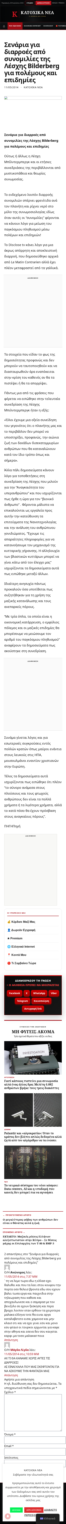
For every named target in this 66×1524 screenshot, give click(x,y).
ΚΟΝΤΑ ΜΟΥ (48, 26)
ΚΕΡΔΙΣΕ (55, 3)
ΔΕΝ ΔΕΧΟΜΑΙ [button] (33, 1509)
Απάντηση (11, 1340)
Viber (54, 993)
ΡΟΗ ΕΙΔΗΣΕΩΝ (15, 26)
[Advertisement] (33, 313)
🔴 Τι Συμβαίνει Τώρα (21, 963)
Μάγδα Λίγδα (19, 1350)
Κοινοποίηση (41, 1001)
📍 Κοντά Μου (16, 954)
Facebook (14, 993)
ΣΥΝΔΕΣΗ (30, 3)
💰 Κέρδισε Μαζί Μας (21, 921)
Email (9, 1446)
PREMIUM (61, 3)
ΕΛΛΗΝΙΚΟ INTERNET (32, 26)
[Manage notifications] (8, 1516)
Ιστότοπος (11, 1458)
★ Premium (14, 938)
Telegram (22, 1001)
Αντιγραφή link (33, 1008)
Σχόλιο (10, 1392)
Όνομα (10, 1434)
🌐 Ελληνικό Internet (21, 946)
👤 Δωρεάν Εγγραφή (21, 930)
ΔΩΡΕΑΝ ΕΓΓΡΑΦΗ (43, 3)
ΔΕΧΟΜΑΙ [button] (16, 1510)
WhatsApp (39, 993)
